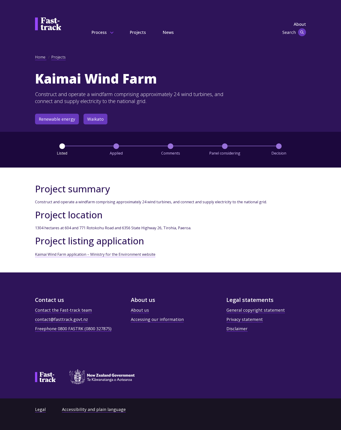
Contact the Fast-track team (63, 310)
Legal (40, 409)
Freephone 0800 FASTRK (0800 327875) (73, 328)
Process (99, 32)
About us (140, 310)
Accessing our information (157, 319)
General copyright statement (255, 310)
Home (40, 57)
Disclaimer (237, 328)
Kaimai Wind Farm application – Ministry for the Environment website (95, 254)
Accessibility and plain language (94, 409)
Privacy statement (244, 319)
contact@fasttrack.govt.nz (61, 319)
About (300, 24)
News (168, 32)
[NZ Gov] (100, 378)
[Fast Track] (45, 377)
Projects (138, 32)
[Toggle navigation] (302, 32)
